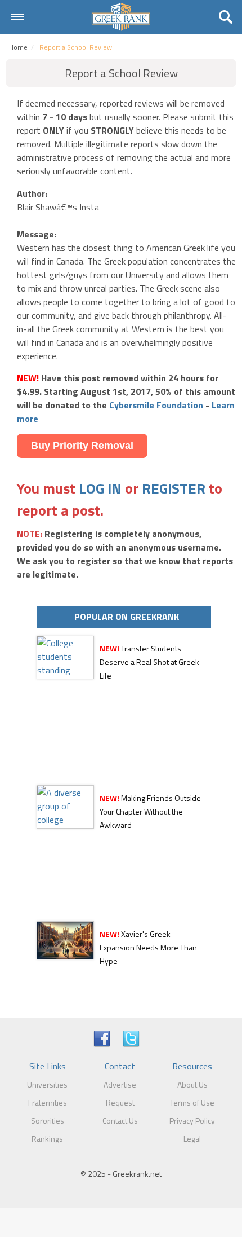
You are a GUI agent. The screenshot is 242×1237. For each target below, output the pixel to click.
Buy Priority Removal (82, 445)
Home (18, 47)
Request (120, 1102)
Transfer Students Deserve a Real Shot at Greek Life (149, 661)
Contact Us (120, 1120)
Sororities (47, 1120)
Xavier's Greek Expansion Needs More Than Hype (148, 947)
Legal (192, 1138)
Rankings (47, 1138)
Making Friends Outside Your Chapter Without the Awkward (150, 811)
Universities (47, 1084)
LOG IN (100, 488)
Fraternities (47, 1102)
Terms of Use (192, 1102)
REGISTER (173, 488)
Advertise (120, 1084)
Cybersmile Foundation (156, 405)
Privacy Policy (192, 1120)
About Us (192, 1084)
